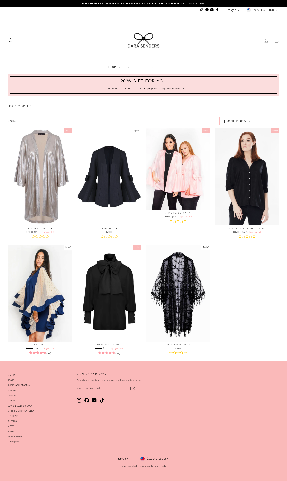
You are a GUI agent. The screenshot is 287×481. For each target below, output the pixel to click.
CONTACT (12, 401)
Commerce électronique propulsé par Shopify (143, 466)
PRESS (149, 66)
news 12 (11, 375)
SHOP (113, 66)
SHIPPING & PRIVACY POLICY (21, 411)
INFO (130, 66)
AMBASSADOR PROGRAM (19, 385)
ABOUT (11, 380)
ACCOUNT (12, 431)
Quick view (40, 221)
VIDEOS (11, 426)
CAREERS (12, 395)
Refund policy (13, 441)
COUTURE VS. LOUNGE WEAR (20, 406)
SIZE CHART (13, 416)
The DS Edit (169, 66)
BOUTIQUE (12, 390)
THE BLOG (12, 421)
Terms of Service (15, 436)
